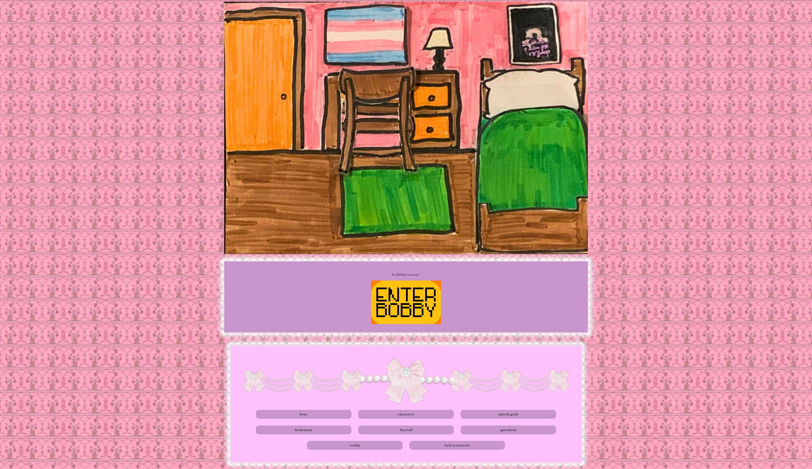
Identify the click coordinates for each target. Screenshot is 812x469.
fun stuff (406, 430)
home (303, 414)
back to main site (457, 445)
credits (355, 445)
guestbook (508, 430)
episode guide (508, 414)
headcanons (303, 430)
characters (406, 414)
